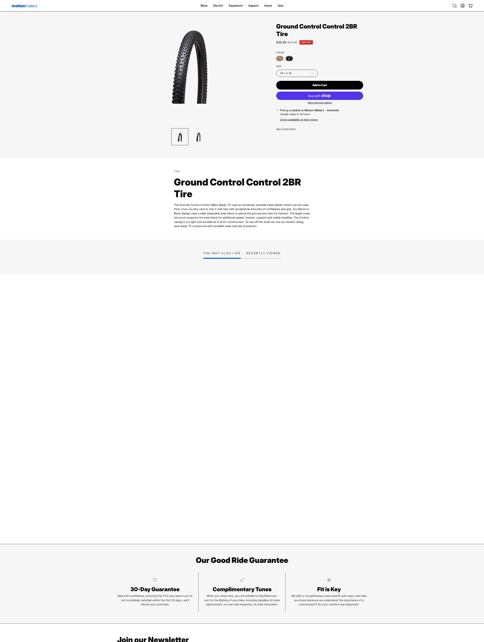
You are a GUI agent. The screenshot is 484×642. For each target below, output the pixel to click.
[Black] (289, 58)
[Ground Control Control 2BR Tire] (179, 136)
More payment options (320, 102)
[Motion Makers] (24, 6)
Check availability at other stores (299, 119)
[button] (455, 6)
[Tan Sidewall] (279, 58)
